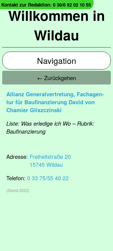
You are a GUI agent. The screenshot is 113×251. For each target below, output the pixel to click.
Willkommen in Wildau (56, 24)
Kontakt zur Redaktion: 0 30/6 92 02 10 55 (46, 4)
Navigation (56, 60)
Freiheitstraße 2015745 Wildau (50, 160)
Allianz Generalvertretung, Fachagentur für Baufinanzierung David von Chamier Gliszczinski (55, 102)
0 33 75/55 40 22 (48, 178)
